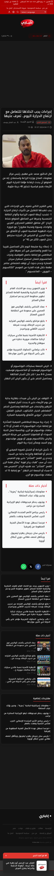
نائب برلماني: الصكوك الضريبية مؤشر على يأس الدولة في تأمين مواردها (26, 352)
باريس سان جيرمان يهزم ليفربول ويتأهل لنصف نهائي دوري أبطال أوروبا (27, 537)
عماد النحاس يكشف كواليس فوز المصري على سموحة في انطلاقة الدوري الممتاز (28, 311)
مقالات (40, 828)
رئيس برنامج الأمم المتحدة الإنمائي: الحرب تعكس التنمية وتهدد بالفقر (26, 514)
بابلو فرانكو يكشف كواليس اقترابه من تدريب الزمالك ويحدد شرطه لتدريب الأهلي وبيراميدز (27, 325)
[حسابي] (9, 12)
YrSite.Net (35, 842)
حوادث (20, 828)
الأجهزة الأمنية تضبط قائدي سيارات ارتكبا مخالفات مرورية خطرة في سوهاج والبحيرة (26, 339)
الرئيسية (48, 828)
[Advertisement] (27, 70)
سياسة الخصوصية (34, 8)
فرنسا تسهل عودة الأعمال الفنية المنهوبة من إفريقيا (27, 525)
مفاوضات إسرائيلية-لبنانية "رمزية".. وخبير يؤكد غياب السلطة (26, 494)
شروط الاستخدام (20, 8)
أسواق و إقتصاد (45, 833)
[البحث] (17, 12)
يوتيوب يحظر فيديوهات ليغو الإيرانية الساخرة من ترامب (26, 504)
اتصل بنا (9, 8)
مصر (14, 828)
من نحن (45, 8)
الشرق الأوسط (26, 121)
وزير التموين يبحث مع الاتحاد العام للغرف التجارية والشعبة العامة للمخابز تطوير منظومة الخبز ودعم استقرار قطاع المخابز (25, 294)
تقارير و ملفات (30, 828)
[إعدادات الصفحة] (13, 12)
